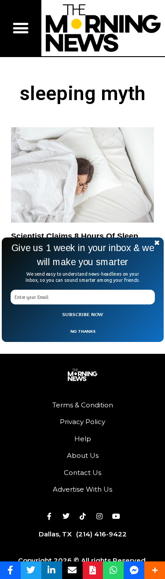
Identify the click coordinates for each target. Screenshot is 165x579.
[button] (83, 255)
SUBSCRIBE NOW (82, 314)
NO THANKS (82, 331)
